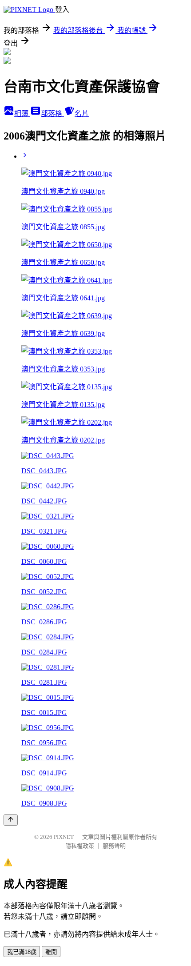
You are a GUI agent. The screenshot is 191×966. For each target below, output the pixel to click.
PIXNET (64, 837)
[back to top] (11, 820)
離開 (51, 952)
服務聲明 (114, 845)
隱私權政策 (79, 845)
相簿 (22, 113)
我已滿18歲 (21, 952)
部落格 (52, 113)
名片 (82, 113)
